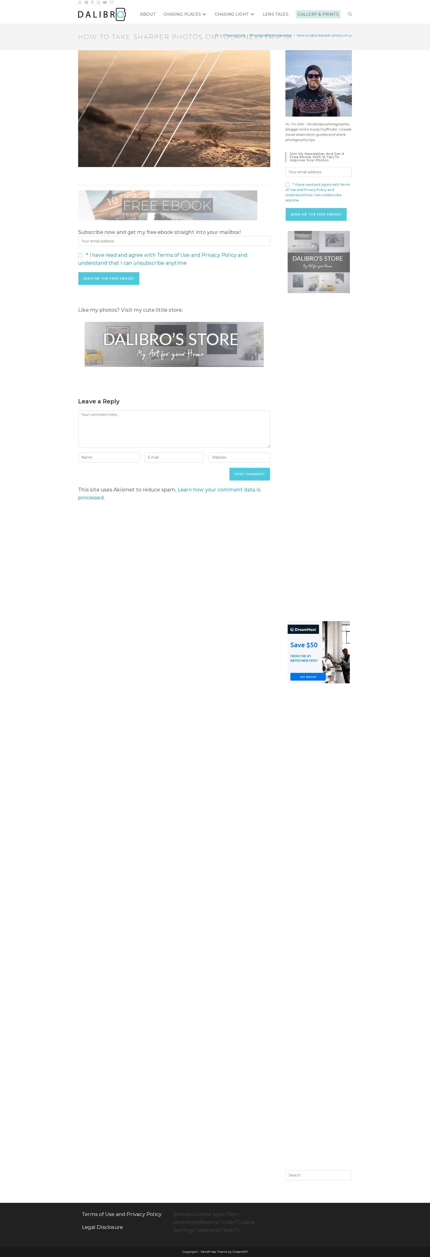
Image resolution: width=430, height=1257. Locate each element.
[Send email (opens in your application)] (111, 2)
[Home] (216, 35)
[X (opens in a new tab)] (80, 2)
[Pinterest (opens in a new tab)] (92, 2)
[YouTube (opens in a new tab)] (105, 2)
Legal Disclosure (102, 1227)
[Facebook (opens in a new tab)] (86, 2)
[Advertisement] (318, 377)
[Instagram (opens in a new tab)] (99, 2)
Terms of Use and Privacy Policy (121, 1214)
